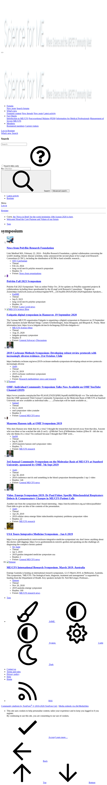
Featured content (14, 113)
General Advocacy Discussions (33, 340)
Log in (4, 205)
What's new (12, 111)
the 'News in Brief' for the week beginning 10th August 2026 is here (43, 217)
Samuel (15, 403)
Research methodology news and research (37, 379)
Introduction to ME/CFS (17, 118)
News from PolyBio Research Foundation (30, 247)
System (52, 643)
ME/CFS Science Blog (22, 328)
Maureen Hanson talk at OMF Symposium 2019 (34, 423)
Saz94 (15, 436)
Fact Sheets (12, 116)
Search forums (23, 108)
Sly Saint (16, 547)
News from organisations (30, 273)
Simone (15, 580)
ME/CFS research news (29, 593)
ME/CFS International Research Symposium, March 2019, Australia (46, 567)
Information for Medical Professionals (72, 118)
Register (10, 198)
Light (100, 643)
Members (11, 123)
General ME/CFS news (29, 415)
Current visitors (32, 126)
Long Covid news (27, 307)
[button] (40, 166)
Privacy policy (13, 674)
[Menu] (2, 52)
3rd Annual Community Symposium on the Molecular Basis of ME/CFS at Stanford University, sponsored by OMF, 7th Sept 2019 (55, 463)
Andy (14, 366)
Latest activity (49, 113)
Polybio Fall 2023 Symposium (24, 281)
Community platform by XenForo (29, 706)
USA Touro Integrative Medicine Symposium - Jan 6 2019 (40, 534)
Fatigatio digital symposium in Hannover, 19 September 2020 (42, 314)
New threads (27, 113)
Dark (51, 664)
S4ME (51, 621)
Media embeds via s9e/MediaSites (74, 706)
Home (9, 679)
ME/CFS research (27, 449)
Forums (10, 106)
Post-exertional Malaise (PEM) (42, 118)
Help (9, 677)
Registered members (16, 126)
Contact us (11, 669)
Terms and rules (14, 672)
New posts (11, 108)
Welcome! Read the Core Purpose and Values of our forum (32, 219)
